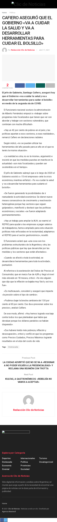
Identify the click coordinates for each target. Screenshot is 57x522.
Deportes (6, 458)
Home (4, 13)
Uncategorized (46, 462)
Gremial (5, 469)
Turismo (43, 458)
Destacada (13, 347)
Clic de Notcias (14, 509)
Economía (6, 465)
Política (12, 13)
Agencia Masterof (9, 512)
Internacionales (28, 458)
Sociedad (25, 469)
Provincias (26, 465)
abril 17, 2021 (44, 50)
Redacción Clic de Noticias (23, 50)
